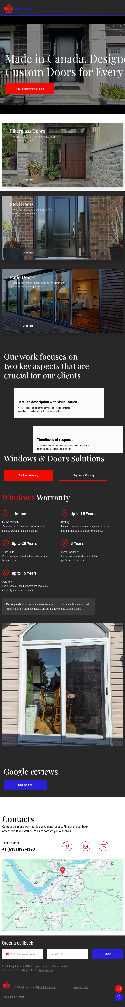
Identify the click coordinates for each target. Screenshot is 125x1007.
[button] (29, 88)
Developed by (13, 996)
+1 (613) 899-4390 (18, 849)
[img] (62, 155)
